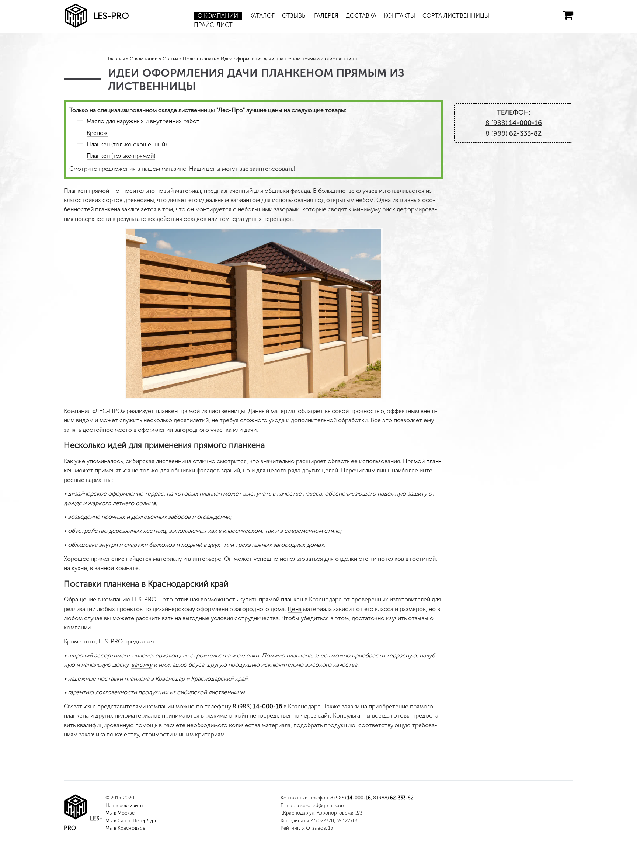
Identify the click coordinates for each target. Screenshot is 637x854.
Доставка (361, 15)
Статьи (170, 59)
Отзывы (294, 15)
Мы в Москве (120, 813)
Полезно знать (199, 59)
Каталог (262, 15)
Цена (295, 608)
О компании (218, 15)
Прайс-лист (213, 24)
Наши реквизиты (124, 805)
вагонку (141, 664)
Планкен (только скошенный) (127, 144)
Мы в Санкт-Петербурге (132, 820)
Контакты (399, 15)
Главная (116, 59)
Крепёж (97, 132)
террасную (401, 655)
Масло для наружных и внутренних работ (143, 121)
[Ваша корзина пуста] (568, 15)
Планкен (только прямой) (121, 155)
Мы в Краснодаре (125, 828)
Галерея (326, 15)
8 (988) (257, 706)
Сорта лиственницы (455, 15)
